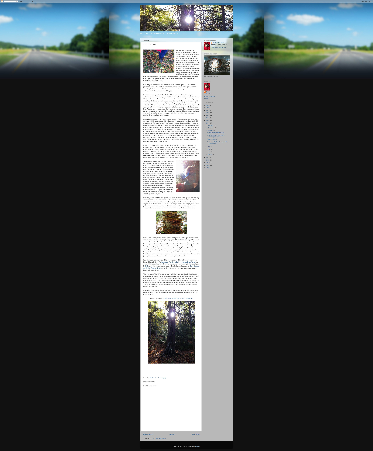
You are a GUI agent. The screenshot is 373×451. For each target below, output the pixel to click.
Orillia (146, 266)
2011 (207, 162)
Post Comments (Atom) (159, 438)
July (209, 146)
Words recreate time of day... (216, 132)
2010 (208, 165)
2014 (208, 123)
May (209, 149)
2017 (208, 115)
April (209, 152)
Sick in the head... (212, 139)
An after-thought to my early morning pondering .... (215, 135)
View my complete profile (218, 47)
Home (171, 434)
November (211, 128)
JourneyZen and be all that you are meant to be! (177, 298)
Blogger (197, 446)
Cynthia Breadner (218, 42)
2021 (208, 105)
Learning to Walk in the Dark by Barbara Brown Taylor (178, 262)
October (210, 130)
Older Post (195, 434)
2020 (208, 107)
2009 (208, 167)
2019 (208, 110)
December (211, 125)
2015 (208, 120)
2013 (208, 157)
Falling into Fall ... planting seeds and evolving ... (217, 142)
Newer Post (148, 434)
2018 (208, 113)
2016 (208, 118)
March (210, 154)
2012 (208, 160)
